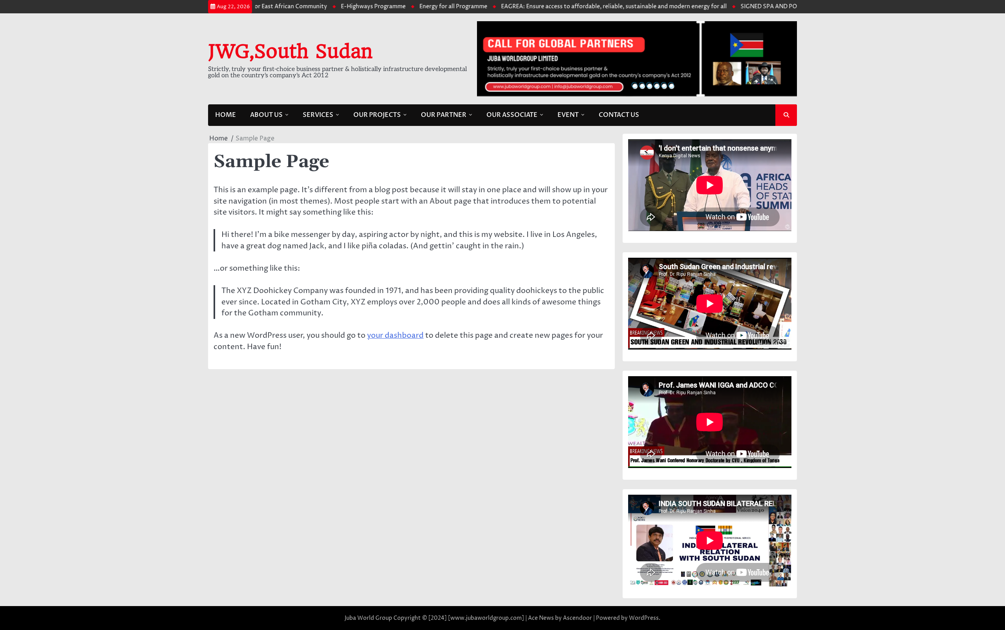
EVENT (568, 115)
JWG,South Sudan (290, 51)
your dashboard (395, 335)
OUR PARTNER (443, 115)
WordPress (644, 618)
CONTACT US (619, 115)
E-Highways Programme (350, 6)
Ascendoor (577, 618)
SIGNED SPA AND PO (745, 6)
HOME (225, 115)
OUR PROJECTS (377, 115)
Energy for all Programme (430, 6)
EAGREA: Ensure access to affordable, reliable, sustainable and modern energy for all (591, 6)
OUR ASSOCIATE (511, 115)
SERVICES (318, 115)
